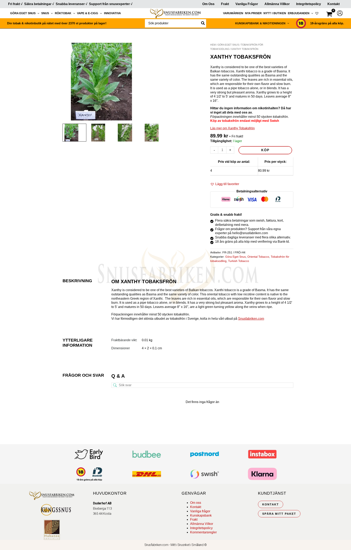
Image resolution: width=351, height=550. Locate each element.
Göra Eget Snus (23, 13)
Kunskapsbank (201, 515)
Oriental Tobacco (258, 256)
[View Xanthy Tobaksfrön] (74, 132)
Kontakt (333, 4)
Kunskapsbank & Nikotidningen (260, 23)
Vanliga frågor (246, 4)
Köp (265, 150)
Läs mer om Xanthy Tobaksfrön (232, 128)
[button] (37, 13)
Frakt (225, 4)
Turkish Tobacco (238, 261)
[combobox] (175, 23)
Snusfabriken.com (251, 318)
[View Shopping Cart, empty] (329, 14)
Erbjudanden (298, 13)
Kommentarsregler (203, 532)
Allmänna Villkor (277, 4)
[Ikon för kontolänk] (340, 13)
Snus (45, 13)
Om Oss (208, 4)
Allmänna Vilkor (201, 523)
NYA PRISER (253, 13)
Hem (213, 44)
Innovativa (112, 13)
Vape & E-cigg (87, 13)
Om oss (195, 502)
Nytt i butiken (274, 13)
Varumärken (233, 13)
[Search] (203, 23)
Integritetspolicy (308, 4)
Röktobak (63, 13)
